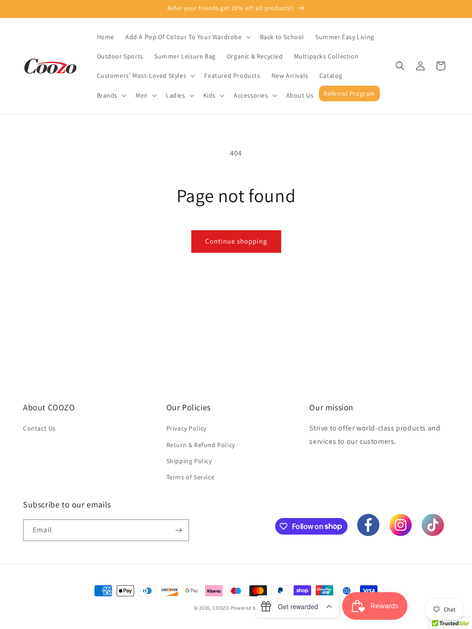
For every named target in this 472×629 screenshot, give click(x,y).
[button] (187, 37)
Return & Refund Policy (200, 445)
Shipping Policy (189, 461)
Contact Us (39, 428)
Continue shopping (236, 241)
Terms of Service (190, 477)
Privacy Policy (186, 428)
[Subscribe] (178, 530)
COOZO (221, 608)
